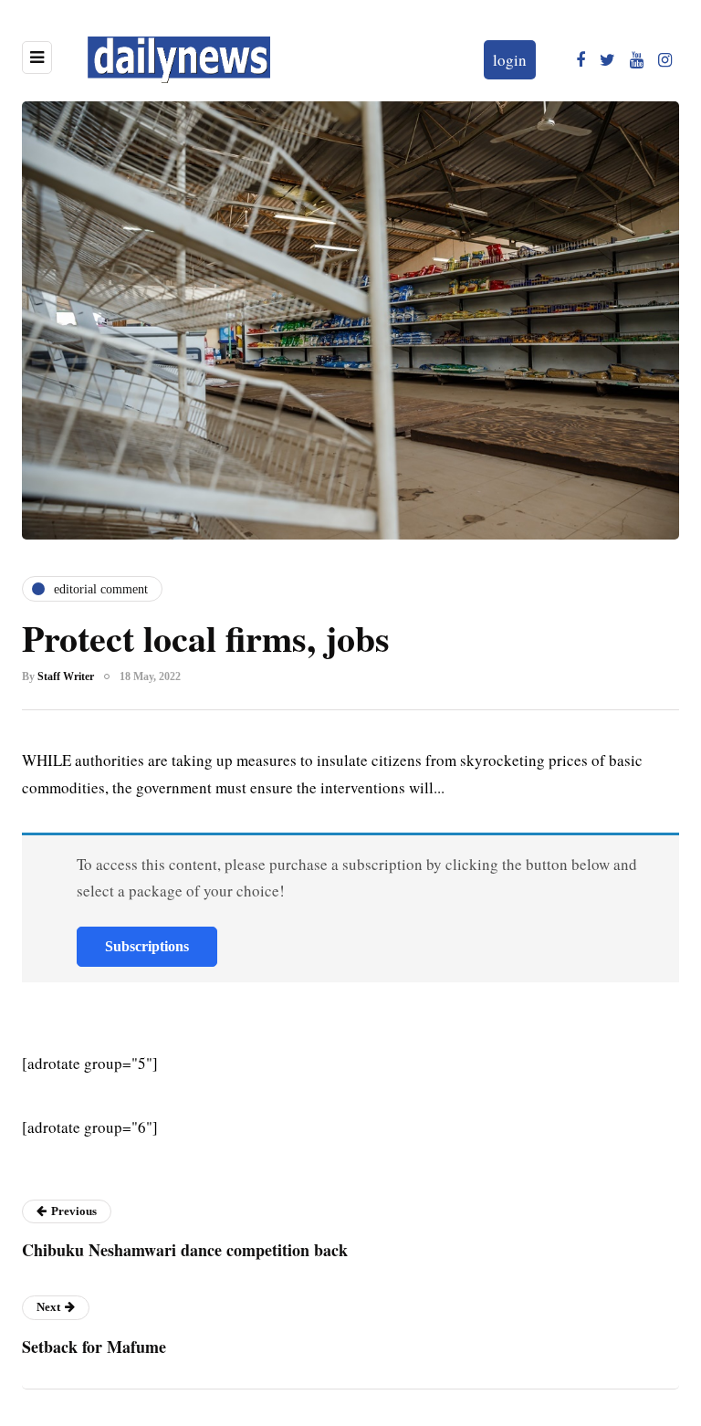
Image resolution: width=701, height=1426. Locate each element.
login (510, 59)
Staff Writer (65, 676)
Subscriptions (147, 946)
